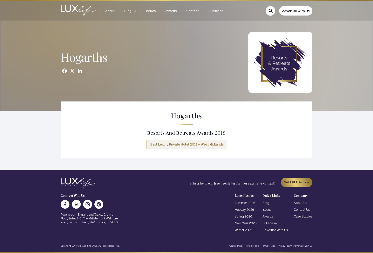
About (110, 11)
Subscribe (215, 11)
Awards (171, 11)
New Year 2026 (246, 223)
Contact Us (302, 209)
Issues (151, 11)
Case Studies (303, 216)
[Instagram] (87, 204)
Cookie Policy (236, 245)
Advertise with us (303, 245)
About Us (300, 203)
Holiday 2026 (244, 209)
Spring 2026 (243, 216)
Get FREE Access (296, 182)
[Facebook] (65, 204)
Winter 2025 (243, 230)
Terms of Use (268, 245)
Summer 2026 (245, 203)
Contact (192, 11)
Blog (128, 11)
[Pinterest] (98, 204)
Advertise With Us (295, 11)
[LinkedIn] (76, 204)
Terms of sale (252, 245)
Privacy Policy (284, 245)
